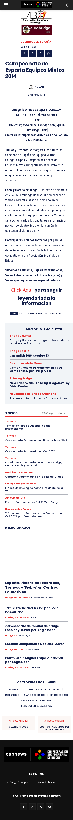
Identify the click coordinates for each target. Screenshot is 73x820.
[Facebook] (24, 53)
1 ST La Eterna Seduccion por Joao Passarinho (31, 610)
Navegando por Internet (20, 484)
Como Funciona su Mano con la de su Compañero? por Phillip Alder (36, 369)
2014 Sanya (47, 413)
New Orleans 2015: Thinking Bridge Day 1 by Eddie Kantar (39, 384)
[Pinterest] (40, 53)
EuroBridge (55, 313)
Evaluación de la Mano (26, 363)
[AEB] (32, 87)
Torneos (10, 421)
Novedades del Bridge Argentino (33, 393)
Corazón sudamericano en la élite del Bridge (34, 476)
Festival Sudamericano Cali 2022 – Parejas (32, 502)
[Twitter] (32, 53)
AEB (41, 87)
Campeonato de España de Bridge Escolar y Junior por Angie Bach (32, 628)
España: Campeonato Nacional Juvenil (35, 644)
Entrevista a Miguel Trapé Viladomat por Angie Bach (34, 660)
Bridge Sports (19, 351)
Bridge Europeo (14, 649)
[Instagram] (32, 806)
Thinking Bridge (21, 378)
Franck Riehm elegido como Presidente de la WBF (34, 489)
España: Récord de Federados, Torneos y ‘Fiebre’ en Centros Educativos (32, 587)
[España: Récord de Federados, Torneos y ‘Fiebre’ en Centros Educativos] (36, 555)
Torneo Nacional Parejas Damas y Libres (38, 398)
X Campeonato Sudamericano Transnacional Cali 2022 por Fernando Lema (34, 515)
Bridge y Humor (21, 335)
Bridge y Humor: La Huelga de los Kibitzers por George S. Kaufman (39, 341)
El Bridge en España (36, 42)
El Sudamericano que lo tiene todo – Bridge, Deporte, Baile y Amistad (33, 464)
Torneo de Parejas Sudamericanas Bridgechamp (27, 427)
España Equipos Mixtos (36, 313)
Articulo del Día (15, 498)
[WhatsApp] (48, 53)
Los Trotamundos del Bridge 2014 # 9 (54, 728)
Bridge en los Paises (18, 509)
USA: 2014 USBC (18, 727)
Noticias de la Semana (19, 472)
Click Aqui (22, 290)
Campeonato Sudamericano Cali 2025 (30, 451)
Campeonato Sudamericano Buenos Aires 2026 (36, 440)
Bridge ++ (11, 635)
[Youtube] (49, 806)
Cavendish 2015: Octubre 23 (29, 355)
